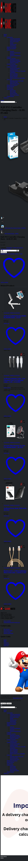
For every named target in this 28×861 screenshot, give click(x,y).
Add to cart (3, 252)
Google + (16, 253)
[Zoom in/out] (1, 856)
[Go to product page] (15, 300)
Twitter (7, 253)
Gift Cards (9, 79)
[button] (2, 100)
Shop (5, 35)
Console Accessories (15, 38)
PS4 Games (13, 90)
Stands (11, 43)
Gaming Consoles (11, 58)
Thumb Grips (13, 44)
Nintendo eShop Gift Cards (16, 80)
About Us (6, 97)
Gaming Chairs (13, 65)
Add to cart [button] (6, 323)
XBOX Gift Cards (14, 83)
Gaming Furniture (11, 64)
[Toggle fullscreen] (2, 856)
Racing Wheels (13, 76)
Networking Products (12, 85)
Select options (7, 387)
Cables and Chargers (15, 40)
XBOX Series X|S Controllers (17, 78)
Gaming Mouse (14, 69)
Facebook (3, 253)
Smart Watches (10, 86)
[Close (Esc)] (6, 856)
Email (20, 253)
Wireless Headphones (15, 55)
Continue (9, 703)
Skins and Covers (14, 41)
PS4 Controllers (14, 73)
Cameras (9, 57)
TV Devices (10, 88)
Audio (8, 50)
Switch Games (13, 93)
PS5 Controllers (14, 75)
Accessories (10, 37)
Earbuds (12, 51)
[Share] (4, 856)
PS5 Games (13, 92)
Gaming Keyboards (15, 68)
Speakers (12, 54)
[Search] (16, 102)
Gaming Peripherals (12, 66)
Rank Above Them (17, 698)
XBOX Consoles (14, 62)
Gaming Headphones (15, 52)
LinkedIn (12, 253)
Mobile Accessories (11, 47)
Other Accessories (11, 48)
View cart (3, 703)
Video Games (10, 89)
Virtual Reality (10, 96)
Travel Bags (13, 45)
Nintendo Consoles (14, 59)
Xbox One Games (14, 95)
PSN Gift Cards (14, 82)
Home (5, 34)
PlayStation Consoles (15, 61)
